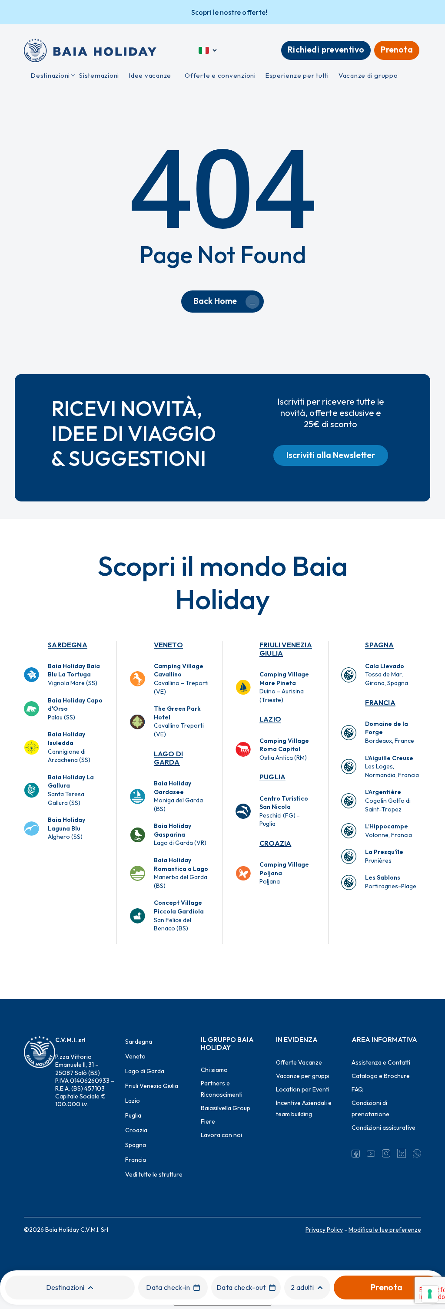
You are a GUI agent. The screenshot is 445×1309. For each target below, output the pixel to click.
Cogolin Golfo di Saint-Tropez (388, 800)
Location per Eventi (302, 1089)
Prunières (384, 856)
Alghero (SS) (66, 828)
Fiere (208, 1121)
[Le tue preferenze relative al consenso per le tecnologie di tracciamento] (430, 1294)
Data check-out (241, 1287)
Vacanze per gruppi (302, 1076)
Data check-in (168, 1287)
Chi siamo (214, 1070)
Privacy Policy (324, 1229)
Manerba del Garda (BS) (181, 873)
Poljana (284, 873)
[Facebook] (356, 1153)
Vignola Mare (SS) (74, 674)
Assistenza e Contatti (381, 1062)
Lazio (270, 719)
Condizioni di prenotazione (370, 1108)
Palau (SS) (75, 708)
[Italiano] (208, 50)
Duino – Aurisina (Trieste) (284, 687)
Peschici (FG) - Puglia (283, 811)
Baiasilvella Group (225, 1108)
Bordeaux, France (389, 732)
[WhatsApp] (417, 1153)
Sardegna (67, 644)
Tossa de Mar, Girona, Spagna (386, 674)
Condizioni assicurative (383, 1127)
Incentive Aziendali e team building (304, 1108)
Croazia (275, 843)
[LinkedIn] (401, 1153)
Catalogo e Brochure (381, 1076)
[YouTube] (371, 1153)
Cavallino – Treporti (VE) (181, 679)
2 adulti (302, 1287)
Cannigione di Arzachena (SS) (69, 747)
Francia (380, 702)
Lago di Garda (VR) (180, 834)
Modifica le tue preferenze (385, 1229)
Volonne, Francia (388, 830)
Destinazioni (65, 1287)
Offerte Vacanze (299, 1062)
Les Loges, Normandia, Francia (392, 766)
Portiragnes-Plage (390, 882)
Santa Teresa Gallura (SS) (71, 790)
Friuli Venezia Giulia (285, 648)
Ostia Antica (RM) (284, 749)
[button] (330, 455)
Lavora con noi (221, 1135)
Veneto (168, 644)
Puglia (272, 776)
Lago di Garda (168, 757)
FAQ (357, 1089)
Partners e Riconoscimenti (221, 1088)
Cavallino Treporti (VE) (179, 721)
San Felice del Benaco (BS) (179, 915)
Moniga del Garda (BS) (178, 796)
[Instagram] (386, 1153)
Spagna (379, 644)
